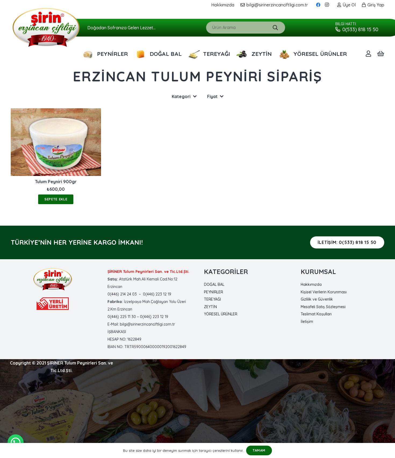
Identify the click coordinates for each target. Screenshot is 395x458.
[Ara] (275, 27)
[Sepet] (380, 54)
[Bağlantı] (46, 28)
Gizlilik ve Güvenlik (317, 299)
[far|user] (368, 53)
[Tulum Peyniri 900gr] (56, 142)
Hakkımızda (311, 284)
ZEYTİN (210, 306)
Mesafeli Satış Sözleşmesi (323, 306)
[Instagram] (326, 5)
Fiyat (212, 96)
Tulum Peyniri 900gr (56, 182)
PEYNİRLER (213, 292)
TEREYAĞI (212, 299)
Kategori (181, 96)
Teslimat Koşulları (316, 314)
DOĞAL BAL (214, 284)
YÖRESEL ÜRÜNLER (220, 314)
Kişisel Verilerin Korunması (324, 292)
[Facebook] (318, 5)
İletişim (307, 321)
